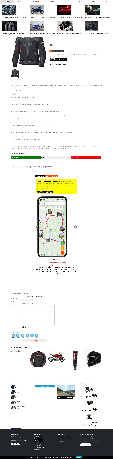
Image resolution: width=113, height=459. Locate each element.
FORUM (80, 1)
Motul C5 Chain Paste (71, 350)
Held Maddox (19, 391)
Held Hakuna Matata (21, 406)
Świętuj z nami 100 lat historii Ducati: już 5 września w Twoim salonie (70, 17)
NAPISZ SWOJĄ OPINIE (58, 51)
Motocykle (59, 32)
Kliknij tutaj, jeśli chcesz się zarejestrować (33, 296)
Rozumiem (79, 457)
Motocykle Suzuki (69, 439)
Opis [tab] (12, 81)
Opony (3, 32)
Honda (31, 16)
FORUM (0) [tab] (23, 81)
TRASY (52, 1)
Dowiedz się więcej (71, 457)
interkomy (86, 16)
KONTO (106, 1)
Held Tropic (19, 401)
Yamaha (3, 16)
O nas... (35, 450)
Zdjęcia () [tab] (30, 81)
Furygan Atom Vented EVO (35, 350)
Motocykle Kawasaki (61, 441)
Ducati (58, 16)
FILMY (19, 1)
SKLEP (93, 1)
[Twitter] (53, 64)
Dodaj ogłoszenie (45, 386)
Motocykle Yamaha (61, 439)
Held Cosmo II (20, 396)
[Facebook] (50, 64)
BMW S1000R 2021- (52, 350)
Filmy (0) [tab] (17, 81)
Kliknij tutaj (24, 440)
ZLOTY (36, 1)
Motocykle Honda (61, 436)
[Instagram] (18, 444)
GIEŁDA (66, 1)
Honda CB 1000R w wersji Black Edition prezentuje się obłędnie (97, 33)
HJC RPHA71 (87, 350)
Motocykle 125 (67, 436)
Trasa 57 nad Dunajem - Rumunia (65, 398)
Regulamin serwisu (38, 449)
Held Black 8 (19, 386)
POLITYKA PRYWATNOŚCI (39, 447)
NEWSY (7, 1)
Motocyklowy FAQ (15, 350)
